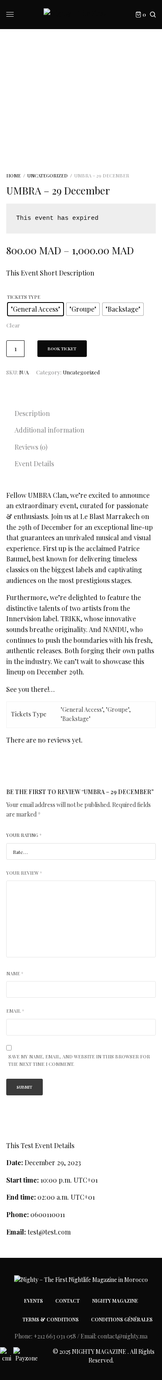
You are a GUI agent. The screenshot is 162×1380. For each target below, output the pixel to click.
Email (15, 1011)
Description (32, 413)
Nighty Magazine (115, 1300)
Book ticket (62, 349)
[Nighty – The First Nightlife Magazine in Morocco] (81, 14)
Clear (13, 325)
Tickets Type (23, 297)
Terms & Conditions (50, 1319)
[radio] (35, 309)
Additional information (49, 430)
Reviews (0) (31, 447)
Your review (24, 873)
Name (14, 973)
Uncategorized (47, 175)
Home (13, 175)
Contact (67, 1300)
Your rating (24, 835)
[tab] (85, 413)
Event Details (34, 463)
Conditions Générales (121, 1319)
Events (33, 1300)
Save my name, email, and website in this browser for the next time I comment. (79, 1060)
